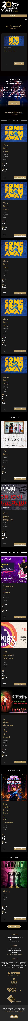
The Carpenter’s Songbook (8, 654)
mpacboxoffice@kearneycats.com (14, 954)
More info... (19, 67)
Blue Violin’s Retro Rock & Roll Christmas (8, 813)
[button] (26, 20)
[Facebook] (12, 1016)
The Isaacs (7, 54)
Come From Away (6, 148)
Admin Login (20, 1011)
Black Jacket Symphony (8, 516)
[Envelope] (16, 1016)
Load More (14, 926)
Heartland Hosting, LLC (10, 1011)
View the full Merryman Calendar (14, 113)
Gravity (6, 890)
